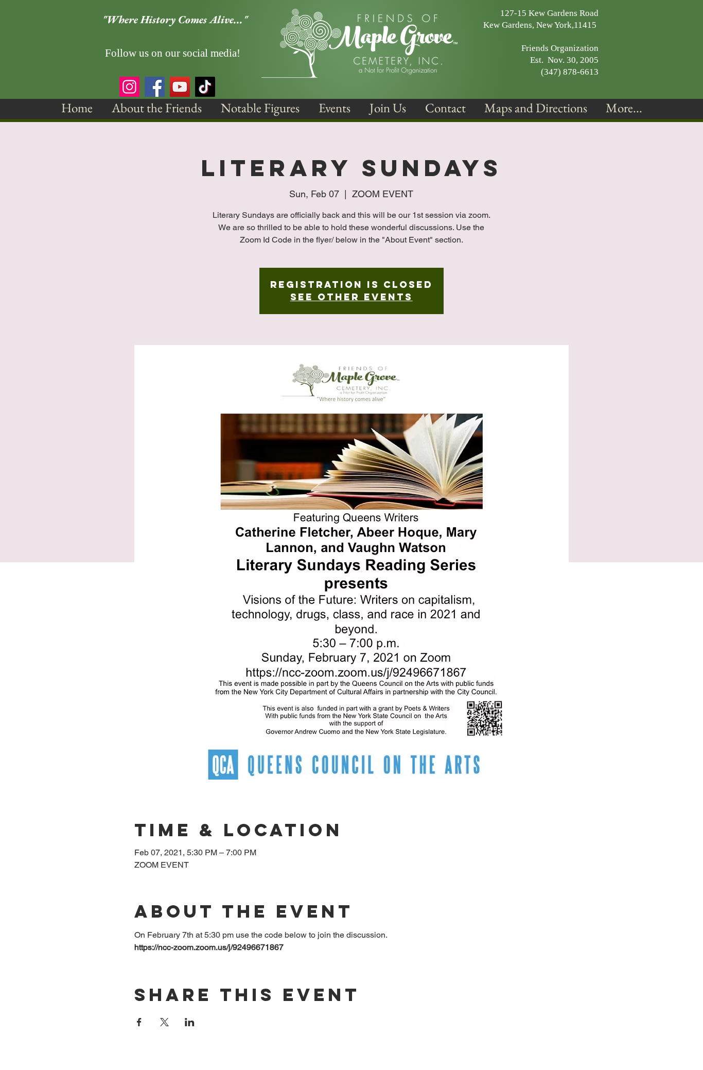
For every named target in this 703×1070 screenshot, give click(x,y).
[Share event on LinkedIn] (190, 1022)
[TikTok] (205, 87)
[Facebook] (155, 87)
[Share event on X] (164, 1022)
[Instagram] (129, 87)
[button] (156, 108)
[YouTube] (180, 87)
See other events (351, 297)
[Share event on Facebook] (139, 1022)
